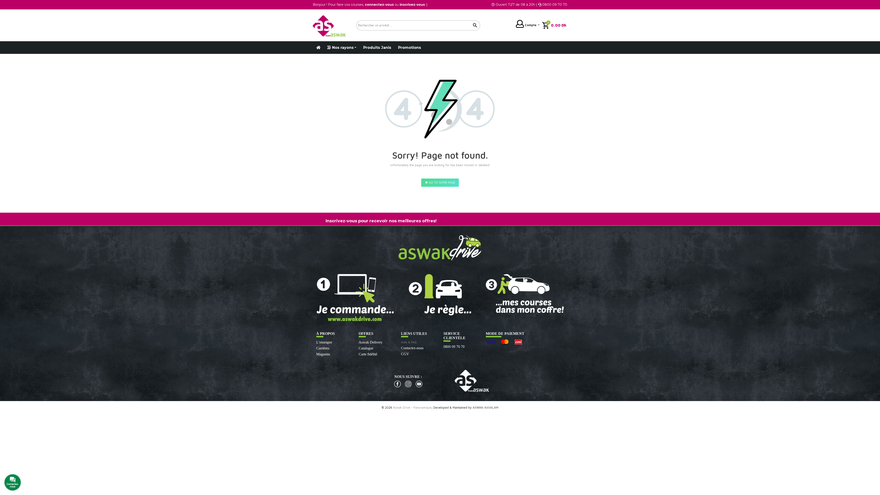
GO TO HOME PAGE (441, 182)
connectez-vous (379, 5)
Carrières (322, 348)
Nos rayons (342, 47)
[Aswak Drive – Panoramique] (329, 25)
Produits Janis (377, 47)
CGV (405, 354)
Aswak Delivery (370, 342)
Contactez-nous (412, 348)
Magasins (323, 354)
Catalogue (366, 348)
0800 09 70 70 (454, 347)
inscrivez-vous (412, 5)
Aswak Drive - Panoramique (412, 407)
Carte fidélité (368, 354)
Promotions (409, 47)
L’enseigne (324, 342)
